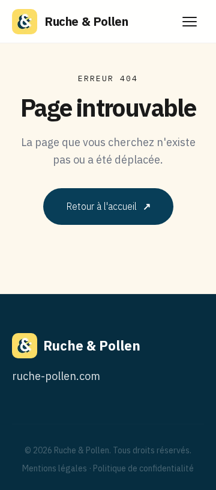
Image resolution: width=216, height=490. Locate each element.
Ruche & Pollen (86, 21)
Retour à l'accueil (108, 206)
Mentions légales (54, 468)
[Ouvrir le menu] (189, 21)
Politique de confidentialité (143, 468)
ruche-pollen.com (56, 376)
